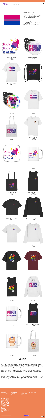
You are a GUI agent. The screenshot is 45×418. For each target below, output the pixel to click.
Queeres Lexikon (13, 394)
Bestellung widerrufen (14, 392)
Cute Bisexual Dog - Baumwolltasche (33, 353)
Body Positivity (8, 402)
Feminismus (2, 401)
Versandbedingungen (23, 394)
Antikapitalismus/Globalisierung (5, 405)
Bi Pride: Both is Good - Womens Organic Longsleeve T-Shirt (33, 218)
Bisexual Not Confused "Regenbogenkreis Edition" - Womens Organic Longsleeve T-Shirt (33, 245)
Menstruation (3, 402)
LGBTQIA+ (2, 393)
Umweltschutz (4, 406)
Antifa (6, 404)
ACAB (7, 404)
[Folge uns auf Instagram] (39, 393)
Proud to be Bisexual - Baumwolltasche (12, 138)
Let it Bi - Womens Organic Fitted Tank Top (11, 298)
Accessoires (19, 3)
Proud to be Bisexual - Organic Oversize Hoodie (33, 298)
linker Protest (3, 404)
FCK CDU (2, 400)
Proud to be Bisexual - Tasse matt (12, 325)
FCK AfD (8, 399)
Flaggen (13, 3)
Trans (5, 394)
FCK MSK (6, 400)
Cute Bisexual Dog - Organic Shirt (33, 137)
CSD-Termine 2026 (14, 4)
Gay (9, 394)
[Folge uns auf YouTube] (41, 393)
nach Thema (23, 3)
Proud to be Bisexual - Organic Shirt (11, 83)
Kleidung (16, 3)
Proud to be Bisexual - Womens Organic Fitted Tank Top (33, 324)
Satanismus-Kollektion (4, 409)
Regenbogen (3, 394)
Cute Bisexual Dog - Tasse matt (12, 353)
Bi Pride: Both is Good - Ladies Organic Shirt (11, 218)
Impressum (22, 392)
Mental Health (7, 401)
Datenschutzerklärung (24, 393)
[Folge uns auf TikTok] (43, 393)
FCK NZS (5, 399)
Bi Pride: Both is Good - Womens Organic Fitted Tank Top (33, 192)
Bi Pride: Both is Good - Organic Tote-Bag (12, 192)
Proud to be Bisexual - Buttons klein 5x (33, 57)
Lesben (7, 394)
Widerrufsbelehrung (23, 395)
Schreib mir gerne (32, 392)
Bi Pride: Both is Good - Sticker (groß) (11, 57)
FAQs (11, 395)
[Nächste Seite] (25, 359)
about (18, 4)
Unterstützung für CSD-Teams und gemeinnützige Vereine (15, 399)
